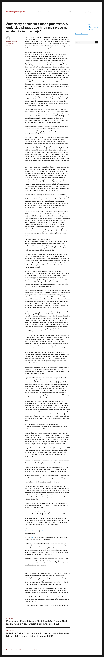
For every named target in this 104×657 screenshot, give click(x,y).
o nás (96, 12)
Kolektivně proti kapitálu (11, 41)
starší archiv (78, 12)
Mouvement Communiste (81, 34)
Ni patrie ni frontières (32, 531)
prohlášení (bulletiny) (40, 12)
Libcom (33, 537)
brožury (50, 12)
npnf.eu (42, 531)
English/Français (88, 12)
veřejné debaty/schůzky (60, 12)
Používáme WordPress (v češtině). (28, 649)
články (71, 12)
